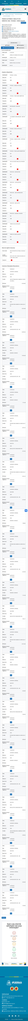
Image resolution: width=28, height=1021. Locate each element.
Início (3, 14)
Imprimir (23, 22)
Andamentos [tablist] (14, 42)
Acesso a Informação (9, 14)
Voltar (4, 917)
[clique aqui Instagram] (19, 1016)
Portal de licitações (18, 14)
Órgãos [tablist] (8, 45)
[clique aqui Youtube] (15, 1016)
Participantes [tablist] (21, 45)
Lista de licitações (6, 15)
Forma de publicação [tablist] (8, 47)
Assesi (9, 1019)
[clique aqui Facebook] (12, 1016)
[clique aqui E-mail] (9, 1016)
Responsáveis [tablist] (21, 47)
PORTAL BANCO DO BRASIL (13, 31)
